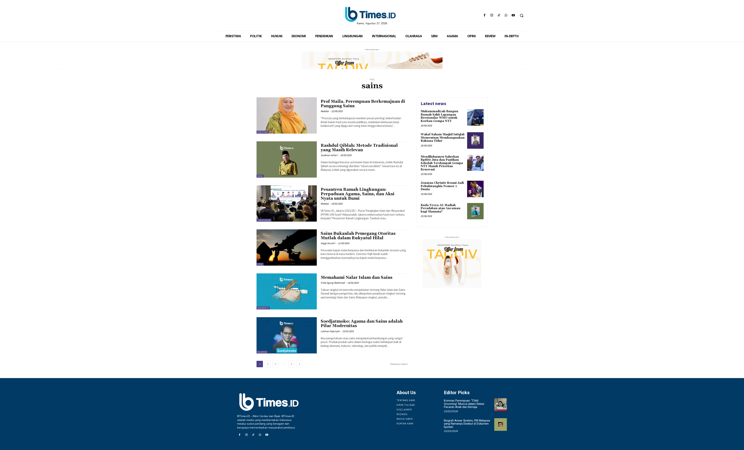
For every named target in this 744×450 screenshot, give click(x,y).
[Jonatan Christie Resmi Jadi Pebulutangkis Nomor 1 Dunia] (475, 189)
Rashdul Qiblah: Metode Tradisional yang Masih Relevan (359, 148)
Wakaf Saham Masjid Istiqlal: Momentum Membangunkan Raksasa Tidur (443, 138)
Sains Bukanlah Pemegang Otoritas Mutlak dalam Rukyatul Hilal (358, 236)
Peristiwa (262, 132)
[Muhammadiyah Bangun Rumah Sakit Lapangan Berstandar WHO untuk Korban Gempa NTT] (475, 117)
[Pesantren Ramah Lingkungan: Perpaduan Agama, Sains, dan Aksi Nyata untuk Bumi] (287, 203)
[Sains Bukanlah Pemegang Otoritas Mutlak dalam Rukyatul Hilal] (287, 247)
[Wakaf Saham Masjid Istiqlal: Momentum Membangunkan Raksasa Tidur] (475, 140)
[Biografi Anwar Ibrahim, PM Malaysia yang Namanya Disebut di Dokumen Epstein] (500, 424)
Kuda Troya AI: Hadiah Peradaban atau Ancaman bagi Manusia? (440, 208)
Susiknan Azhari (329, 155)
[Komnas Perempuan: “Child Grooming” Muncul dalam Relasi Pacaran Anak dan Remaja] (500, 404)
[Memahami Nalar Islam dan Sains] (287, 291)
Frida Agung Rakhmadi (333, 282)
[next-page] (299, 364)
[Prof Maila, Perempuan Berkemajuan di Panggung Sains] (287, 115)
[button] (521, 15)
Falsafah (262, 352)
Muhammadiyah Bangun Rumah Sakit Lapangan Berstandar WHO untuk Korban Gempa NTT (439, 116)
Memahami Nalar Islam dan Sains (356, 277)
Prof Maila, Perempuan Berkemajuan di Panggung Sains (363, 104)
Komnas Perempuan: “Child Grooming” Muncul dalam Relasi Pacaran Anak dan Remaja (464, 404)
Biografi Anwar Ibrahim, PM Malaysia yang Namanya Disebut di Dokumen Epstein (467, 424)
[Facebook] (484, 15)
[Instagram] (491, 15)
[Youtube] (513, 15)
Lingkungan (264, 220)
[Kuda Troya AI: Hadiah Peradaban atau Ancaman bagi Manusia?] (475, 211)
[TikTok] (498, 15)
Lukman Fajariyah (330, 331)
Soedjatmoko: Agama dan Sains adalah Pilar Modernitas (362, 323)
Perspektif (263, 308)
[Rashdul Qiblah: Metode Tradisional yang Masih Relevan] (287, 159)
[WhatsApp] (506, 15)
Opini (260, 176)
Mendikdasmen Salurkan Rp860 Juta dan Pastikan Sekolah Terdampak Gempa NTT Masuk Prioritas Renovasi (442, 163)
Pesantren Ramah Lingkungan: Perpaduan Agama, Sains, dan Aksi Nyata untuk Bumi (357, 194)
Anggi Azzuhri (328, 243)
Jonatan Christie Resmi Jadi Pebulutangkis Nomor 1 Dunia (442, 186)
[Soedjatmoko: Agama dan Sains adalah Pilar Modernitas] (287, 335)
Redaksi (325, 111)
